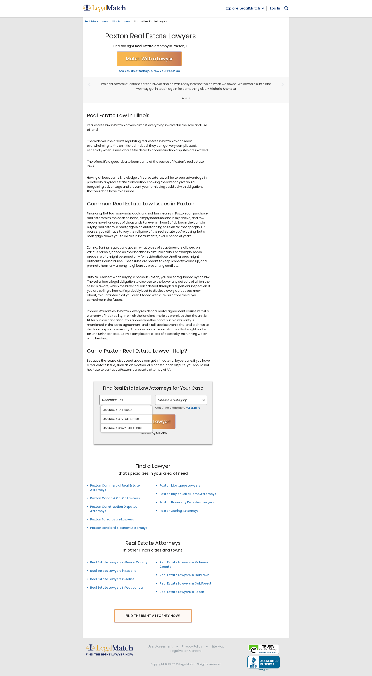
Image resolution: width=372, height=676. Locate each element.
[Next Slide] (283, 84)
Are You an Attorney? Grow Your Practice (149, 71)
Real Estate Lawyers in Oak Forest (185, 583)
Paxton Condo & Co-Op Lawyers (115, 498)
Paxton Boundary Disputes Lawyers (187, 502)
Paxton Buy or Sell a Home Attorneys (188, 494)
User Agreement (160, 646)
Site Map (217, 646)
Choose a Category (172, 400)
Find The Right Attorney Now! (153, 615)
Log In (275, 8)
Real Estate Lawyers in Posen (182, 592)
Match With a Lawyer (149, 58)
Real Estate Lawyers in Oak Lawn (184, 575)
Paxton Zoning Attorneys (179, 511)
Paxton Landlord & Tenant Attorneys (118, 528)
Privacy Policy (192, 646)
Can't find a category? (177, 408)
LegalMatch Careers (186, 651)
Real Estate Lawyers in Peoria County (118, 562)
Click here (193, 408)
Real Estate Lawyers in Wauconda (116, 587)
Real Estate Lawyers (96, 21)
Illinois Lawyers (121, 21)
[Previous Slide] (89, 84)
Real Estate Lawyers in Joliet (112, 579)
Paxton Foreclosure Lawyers (112, 519)
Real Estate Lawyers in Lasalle (113, 571)
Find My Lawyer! (153, 421)
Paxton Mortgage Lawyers (180, 485)
